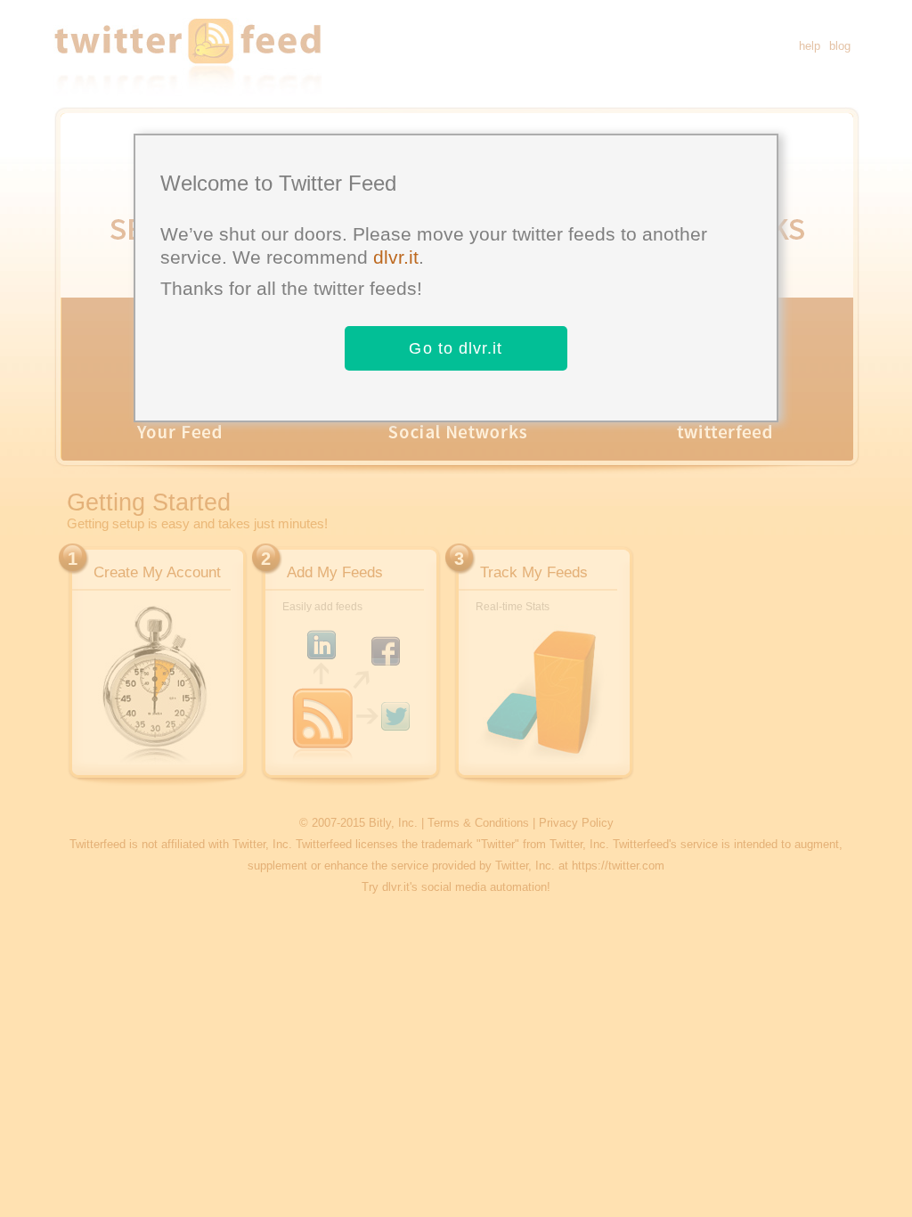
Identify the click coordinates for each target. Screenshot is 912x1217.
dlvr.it (396, 257)
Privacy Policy (576, 822)
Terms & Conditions (478, 822)
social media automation (484, 887)
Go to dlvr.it (455, 348)
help (809, 46)
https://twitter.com (618, 865)
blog (840, 46)
